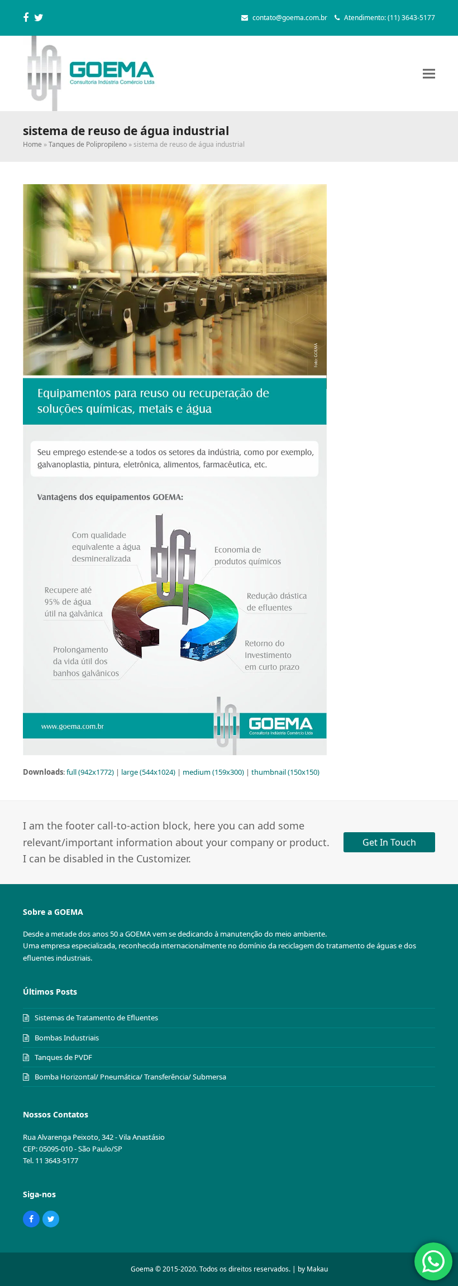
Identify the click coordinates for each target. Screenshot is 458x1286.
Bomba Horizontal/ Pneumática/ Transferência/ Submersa (130, 1077)
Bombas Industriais (67, 1038)
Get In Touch (389, 842)
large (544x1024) (148, 772)
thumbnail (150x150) (285, 772)
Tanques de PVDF (63, 1057)
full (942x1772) (90, 772)
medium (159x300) (213, 772)
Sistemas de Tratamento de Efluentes (96, 1018)
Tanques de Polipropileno (88, 144)
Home (32, 144)
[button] (429, 73)
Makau (317, 1269)
